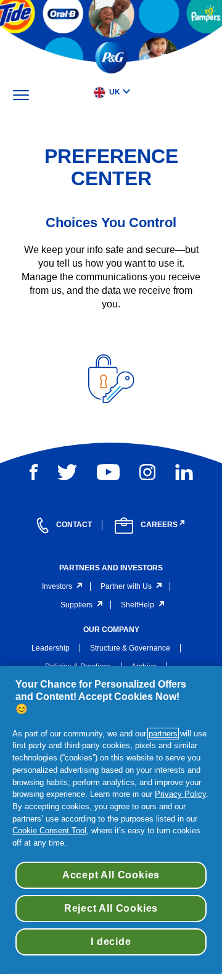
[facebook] (33, 472)
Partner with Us (126, 586)
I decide (111, 941)
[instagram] (147, 472)
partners (163, 733)
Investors (57, 586)
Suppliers (76, 605)
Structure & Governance (130, 648)
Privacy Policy (180, 794)
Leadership (50, 648)
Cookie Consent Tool (49, 830)
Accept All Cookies (111, 875)
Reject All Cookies (111, 908)
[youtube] (108, 472)
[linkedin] (184, 472)
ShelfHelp (137, 605)
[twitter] (67, 472)
